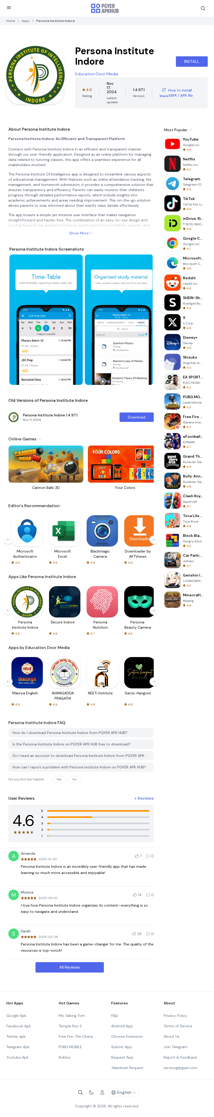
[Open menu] (8, 7)
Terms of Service (178, 1026)
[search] (203, 8)
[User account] (102, 1092)
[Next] (143, 319)
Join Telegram (175, 1047)
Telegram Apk (17, 1047)
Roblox (64, 1057)
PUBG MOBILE (70, 1047)
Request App (122, 1057)
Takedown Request (127, 1067)
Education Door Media (96, 74)
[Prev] (18, 319)
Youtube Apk (17, 1057)
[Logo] (105, 8)
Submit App (121, 1047)
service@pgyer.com (180, 1067)
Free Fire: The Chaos (76, 1036)
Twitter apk (16, 1036)
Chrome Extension (127, 1036)
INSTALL (191, 61)
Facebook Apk (18, 1026)
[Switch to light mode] (91, 1092)
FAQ (114, 1015)
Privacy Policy (175, 1015)
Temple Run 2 (70, 1026)
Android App (122, 1026)
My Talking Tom (72, 1015)
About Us (172, 1036)
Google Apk (16, 1015)
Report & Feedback (180, 1057)
